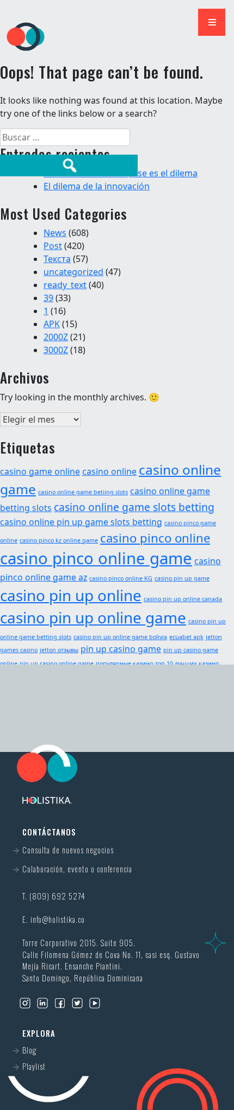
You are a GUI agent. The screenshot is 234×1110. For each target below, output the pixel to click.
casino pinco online (155, 538)
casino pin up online (70, 595)
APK (52, 324)
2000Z (56, 337)
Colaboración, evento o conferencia (77, 869)
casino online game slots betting (134, 507)
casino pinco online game (96, 558)
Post (53, 246)
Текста (57, 259)
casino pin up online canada (183, 599)
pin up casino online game (57, 663)
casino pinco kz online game (59, 540)
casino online (109, 471)
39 (48, 298)
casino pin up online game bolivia (120, 637)
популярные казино (124, 663)
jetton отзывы (59, 650)
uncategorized (73, 272)
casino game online (40, 471)
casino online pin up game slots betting (81, 522)
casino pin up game (182, 578)
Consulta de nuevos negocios (68, 850)
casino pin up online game (93, 617)
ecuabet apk (186, 637)
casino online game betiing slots (83, 492)
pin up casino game (121, 649)
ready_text (65, 285)
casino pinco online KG (120, 578)
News (55, 233)
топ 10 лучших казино (187, 663)
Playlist (34, 1066)
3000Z (56, 350)
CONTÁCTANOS (116, 722)
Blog (29, 1050)
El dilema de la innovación (97, 186)
